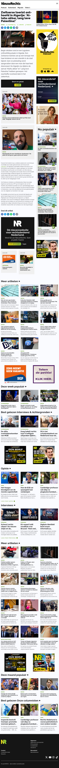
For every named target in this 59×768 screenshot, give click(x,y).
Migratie (20, 7)
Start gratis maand (14, 244)
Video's (27, 7)
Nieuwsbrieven (34, 752)
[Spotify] (42, 71)
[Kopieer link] (17, 28)
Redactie (3, 754)
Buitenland (12, 7)
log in (24, 244)
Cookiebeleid (34, 746)
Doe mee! (17, 85)
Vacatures (33, 747)
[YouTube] (48, 71)
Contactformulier (5, 752)
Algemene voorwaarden (37, 742)
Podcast (4, 7)
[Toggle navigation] (57, 3)
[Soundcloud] (52, 71)
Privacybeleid (34, 744)
